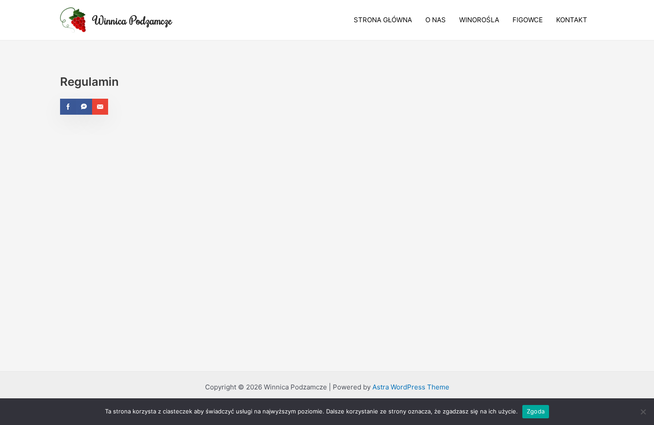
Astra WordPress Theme (410, 387)
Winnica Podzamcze (132, 20)
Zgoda (536, 411)
